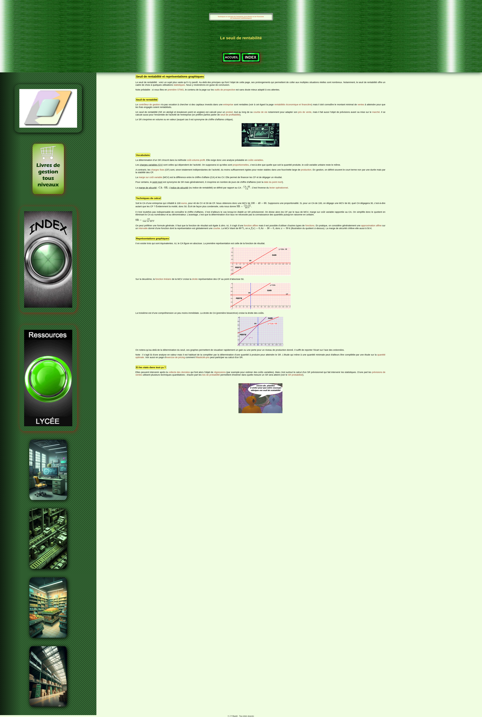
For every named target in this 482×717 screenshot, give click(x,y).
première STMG (176, 89)
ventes (361, 104)
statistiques (179, 85)
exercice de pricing (175, 357)
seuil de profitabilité (230, 114)
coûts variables (255, 160)
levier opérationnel (278, 187)
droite (195, 279)
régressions (220, 372)
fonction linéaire (163, 279)
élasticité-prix (202, 357)
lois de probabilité (211, 375)
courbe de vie (260, 112)
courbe (216, 228)
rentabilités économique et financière (292, 104)
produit (229, 112)
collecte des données (179, 372)
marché (376, 112)
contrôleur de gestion (149, 104)
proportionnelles (241, 165)
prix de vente (304, 112)
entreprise (228, 104)
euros (184, 203)
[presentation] (163, 187)
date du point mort (273, 182)
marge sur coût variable (150, 177)
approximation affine (371, 225)
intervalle (143, 228)
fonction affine (251, 225)
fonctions (309, 225)
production (306, 170)
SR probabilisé (295, 375)
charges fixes (157, 170)
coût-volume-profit (196, 160)
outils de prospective (225, 89)
